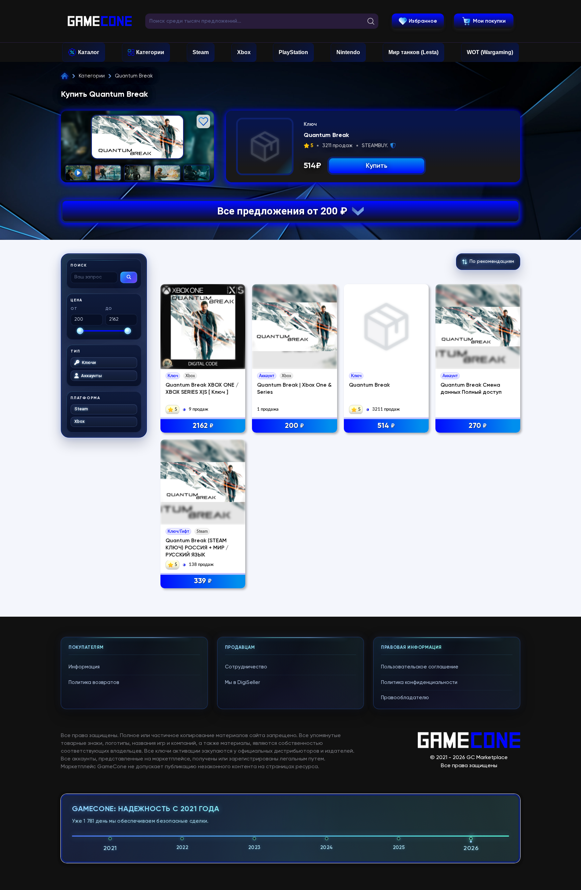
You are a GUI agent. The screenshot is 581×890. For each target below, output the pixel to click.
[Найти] (128, 277)
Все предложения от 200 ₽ (284, 211)
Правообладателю (405, 697)
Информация (84, 666)
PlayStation (293, 52)
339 (203, 581)
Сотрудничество (246, 666)
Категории (150, 52)
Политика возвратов (94, 682)
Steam (201, 52)
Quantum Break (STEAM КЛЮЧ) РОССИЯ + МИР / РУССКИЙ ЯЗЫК (197, 548)
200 (294, 426)
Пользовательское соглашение (419, 666)
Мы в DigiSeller (242, 682)
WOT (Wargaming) (490, 52)
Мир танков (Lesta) (413, 52)
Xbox (244, 52)
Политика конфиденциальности (419, 682)
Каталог (88, 52)
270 (478, 426)
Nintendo (348, 52)
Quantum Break (369, 385)
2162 (203, 426)
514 (386, 426)
